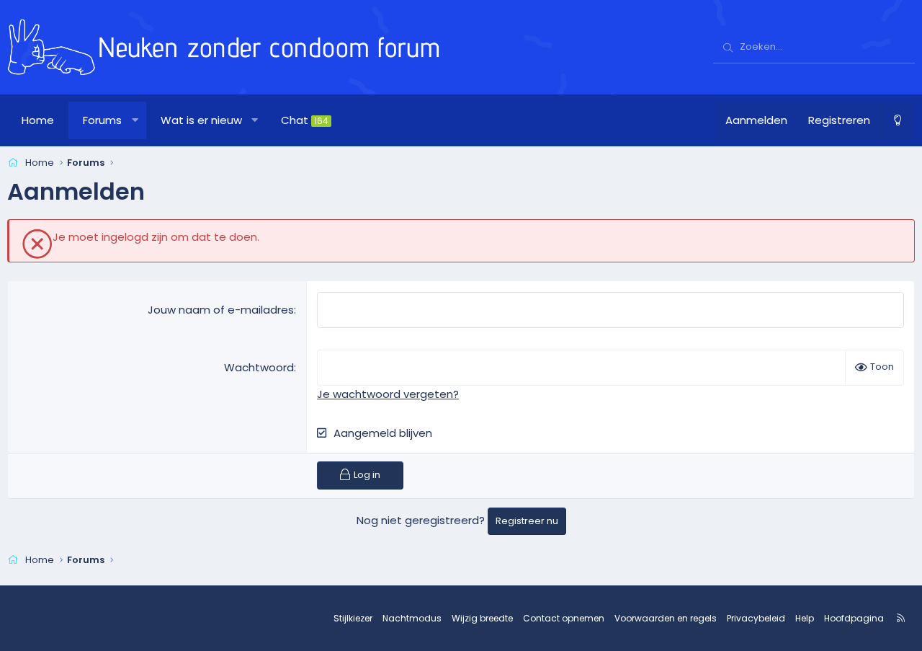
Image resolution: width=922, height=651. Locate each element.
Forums (102, 120)
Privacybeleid (756, 618)
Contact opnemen (563, 618)
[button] (135, 120)
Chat (304, 120)
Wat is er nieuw (201, 120)
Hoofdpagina (854, 618)
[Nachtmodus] (897, 120)
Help (804, 618)
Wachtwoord (259, 367)
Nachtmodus (412, 618)
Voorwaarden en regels (665, 618)
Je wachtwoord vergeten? (388, 394)
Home (38, 120)
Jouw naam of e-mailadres (221, 309)
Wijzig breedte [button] (482, 618)
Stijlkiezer (353, 618)
